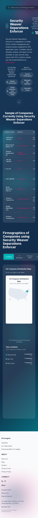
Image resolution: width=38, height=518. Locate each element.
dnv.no (19, 169)
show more (10, 62)
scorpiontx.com (22, 217)
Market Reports (6, 496)
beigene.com (21, 189)
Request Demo (6, 490)
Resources (5, 493)
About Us (4, 459)
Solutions (4, 443)
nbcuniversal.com (23, 146)
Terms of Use (6, 468)
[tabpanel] (19, 341)
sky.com (20, 160)
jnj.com (20, 138)
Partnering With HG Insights (10, 449)
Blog (2, 462)
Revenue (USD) (30, 256)
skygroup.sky (21, 179)
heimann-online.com (23, 199)
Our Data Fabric (6, 446)
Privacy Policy (6, 472)
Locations (9, 257)
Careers (4, 465)
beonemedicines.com (24, 208)
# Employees (19, 256)
